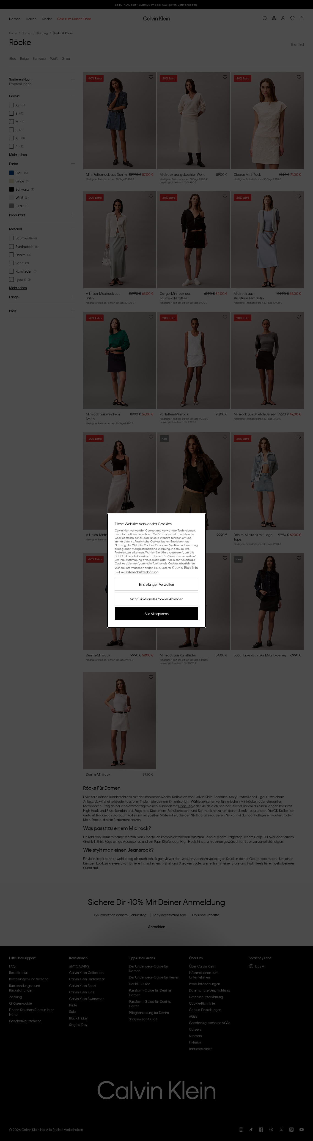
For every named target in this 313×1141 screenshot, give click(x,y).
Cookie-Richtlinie (185, 567)
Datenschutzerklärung (141, 572)
